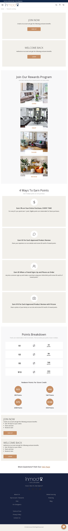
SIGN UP (34, 29)
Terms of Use (17, 511)
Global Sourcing (51, 494)
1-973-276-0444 (34, 482)
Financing (51, 498)
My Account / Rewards (17, 498)
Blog (51, 501)
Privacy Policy (17, 514)
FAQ (17, 501)
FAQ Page (46, 467)
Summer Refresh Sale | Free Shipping (13, 1)
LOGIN (34, 57)
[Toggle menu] (2, 4)
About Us (17, 494)
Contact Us (17, 518)
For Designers (17, 504)
